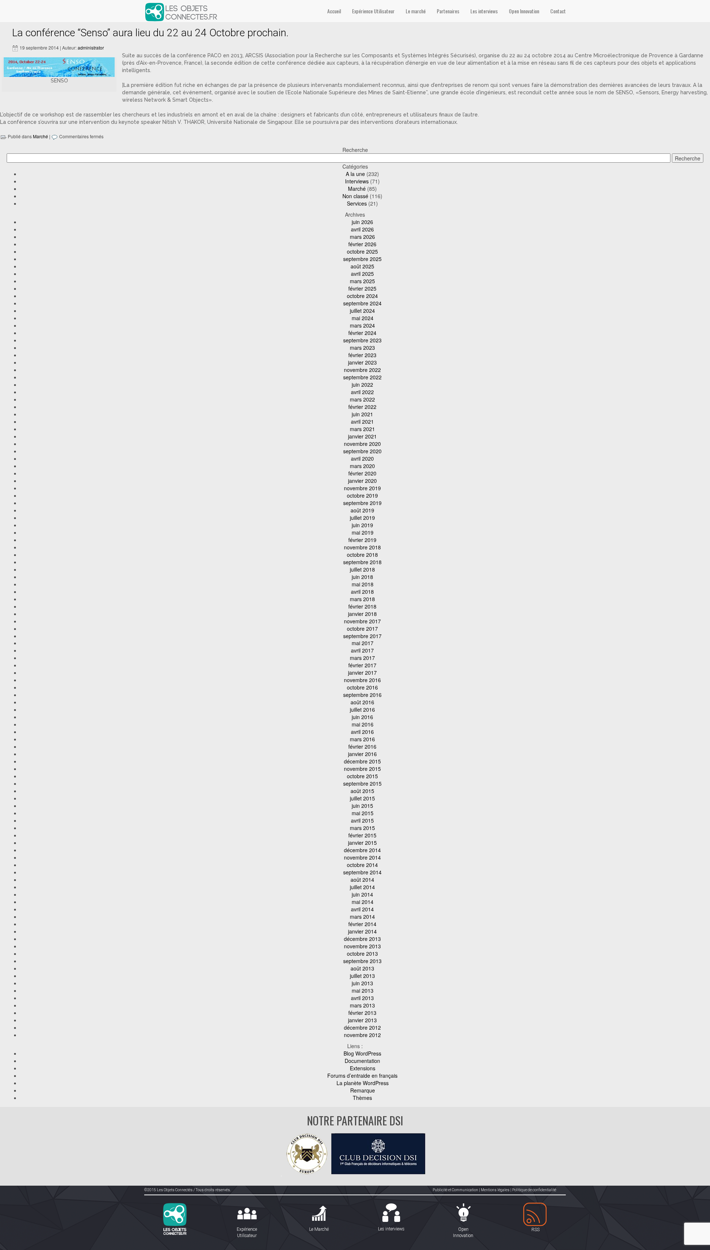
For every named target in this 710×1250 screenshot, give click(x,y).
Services (357, 203)
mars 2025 (362, 281)
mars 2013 (362, 1005)
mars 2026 (362, 236)
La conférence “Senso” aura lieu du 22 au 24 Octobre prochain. (150, 33)
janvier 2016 (362, 754)
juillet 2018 (362, 569)
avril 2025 (362, 273)
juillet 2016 (362, 709)
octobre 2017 (362, 628)
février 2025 (362, 288)
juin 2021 (362, 414)
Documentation (362, 1060)
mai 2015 (362, 813)
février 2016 (362, 746)
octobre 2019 (362, 495)
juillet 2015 (362, 798)
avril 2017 (362, 650)
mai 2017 (362, 643)
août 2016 (362, 702)
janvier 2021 (362, 436)
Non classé (355, 196)
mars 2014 (362, 916)
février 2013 (362, 1012)
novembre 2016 (362, 680)
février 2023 (362, 355)
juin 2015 (362, 805)
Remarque (362, 1090)
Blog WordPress (362, 1053)
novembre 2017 (362, 621)
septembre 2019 (362, 503)
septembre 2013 (362, 961)
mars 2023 (362, 347)
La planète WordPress (363, 1083)
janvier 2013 (362, 1020)
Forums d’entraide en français (362, 1075)
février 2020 (362, 473)
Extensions (362, 1068)
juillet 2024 (362, 310)
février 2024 (362, 332)
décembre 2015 (362, 761)
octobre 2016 (362, 687)
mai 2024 (362, 318)
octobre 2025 (362, 251)
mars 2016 (362, 739)
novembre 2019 (362, 488)
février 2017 (362, 665)
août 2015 (362, 791)
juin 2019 (362, 525)
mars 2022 (362, 399)
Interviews (357, 181)
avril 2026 (362, 229)
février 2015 (362, 835)
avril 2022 (362, 392)
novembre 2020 (362, 443)
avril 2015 (362, 820)
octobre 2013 (362, 953)
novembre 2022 (362, 369)
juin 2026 (362, 222)
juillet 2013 (362, 975)
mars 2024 (362, 325)
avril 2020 (362, 458)
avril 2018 (362, 591)
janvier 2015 (362, 842)
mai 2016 (362, 724)
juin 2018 (362, 576)
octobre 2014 (362, 864)
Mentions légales (495, 1190)
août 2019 (362, 510)
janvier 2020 (362, 480)
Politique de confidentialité (534, 1190)
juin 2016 (362, 717)
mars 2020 (362, 466)
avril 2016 (362, 731)
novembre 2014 (362, 857)
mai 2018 (362, 584)
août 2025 (362, 266)
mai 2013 (362, 990)
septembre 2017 (362, 636)
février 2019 (362, 539)
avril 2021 (362, 421)
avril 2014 (362, 909)
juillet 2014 (362, 887)
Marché (40, 136)
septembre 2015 (362, 783)
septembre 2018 (362, 562)
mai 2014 (362, 901)
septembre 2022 (362, 377)
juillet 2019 (362, 517)
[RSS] (535, 1215)
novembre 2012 (362, 1035)
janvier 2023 (362, 362)
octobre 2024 (362, 295)
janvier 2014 (362, 931)
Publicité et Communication (455, 1190)
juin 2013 (362, 983)
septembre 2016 (362, 694)
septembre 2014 (362, 872)
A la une (355, 173)
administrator (91, 47)
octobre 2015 (362, 776)
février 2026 (362, 244)
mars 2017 (362, 657)
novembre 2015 (362, 768)
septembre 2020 (362, 451)
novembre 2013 (362, 946)
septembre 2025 (362, 258)
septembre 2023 (362, 340)
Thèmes (362, 1097)
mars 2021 (362, 429)
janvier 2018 (362, 613)
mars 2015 (362, 827)
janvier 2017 (362, 672)
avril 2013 (362, 998)
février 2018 (362, 606)
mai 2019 (362, 532)
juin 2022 (362, 384)
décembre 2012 (362, 1027)
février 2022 (362, 406)
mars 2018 (362, 599)
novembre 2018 (362, 547)
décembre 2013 (362, 938)
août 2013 (362, 968)
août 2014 (362, 879)
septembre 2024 (362, 303)
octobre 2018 (362, 554)
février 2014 (362, 924)
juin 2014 (362, 894)
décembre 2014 (362, 850)
